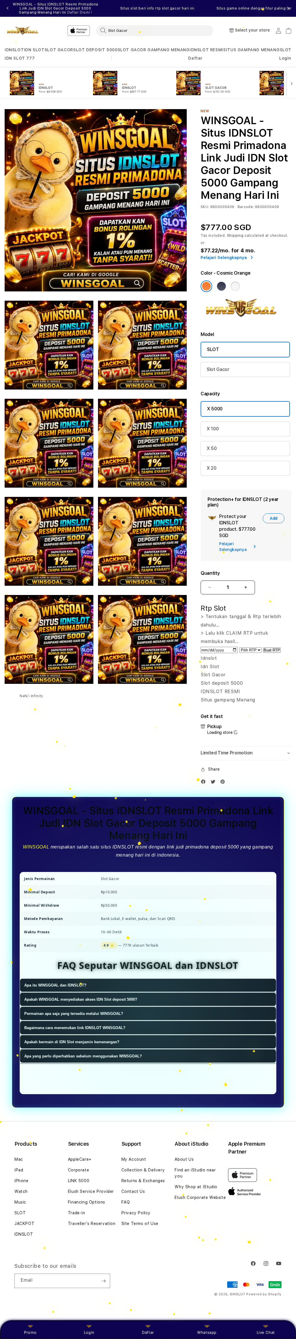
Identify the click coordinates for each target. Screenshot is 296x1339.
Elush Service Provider (91, 1191)
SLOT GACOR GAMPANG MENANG (154, 49)
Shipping (235, 236)
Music (20, 1202)
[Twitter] (214, 783)
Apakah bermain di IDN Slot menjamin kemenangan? (71, 1042)
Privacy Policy (136, 1213)
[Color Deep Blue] (221, 286)
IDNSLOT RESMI (206, 49)
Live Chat (266, 1332)
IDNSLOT (14, 49)
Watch (21, 1191)
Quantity (210, 573)
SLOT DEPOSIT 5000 (95, 49)
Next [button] (288, 8)
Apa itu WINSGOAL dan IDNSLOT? (55, 985)
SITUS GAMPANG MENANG (251, 49)
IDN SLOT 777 (20, 58)
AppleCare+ (80, 1159)
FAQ (125, 1202)
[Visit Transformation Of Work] (246, 318)
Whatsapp (207, 1332)
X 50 (212, 448)
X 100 (213, 428)
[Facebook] (205, 783)
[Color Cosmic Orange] (206, 286)
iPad (18, 1170)
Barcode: (246, 207)
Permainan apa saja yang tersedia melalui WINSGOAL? (73, 1013)
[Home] (25, 30)
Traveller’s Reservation (92, 1223)
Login (89, 1332)
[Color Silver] (235, 286)
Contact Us (133, 1191)
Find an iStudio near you (195, 1173)
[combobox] (154, 30)
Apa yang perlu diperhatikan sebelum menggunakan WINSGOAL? (83, 1056)
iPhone (21, 1180)
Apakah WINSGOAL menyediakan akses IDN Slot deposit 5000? (80, 999)
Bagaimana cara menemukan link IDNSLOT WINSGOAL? (74, 1028)
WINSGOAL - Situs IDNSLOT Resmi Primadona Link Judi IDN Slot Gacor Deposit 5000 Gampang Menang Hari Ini (55, 8)
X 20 (212, 468)
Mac (18, 1159)
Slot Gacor (218, 369)
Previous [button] (7, 8)
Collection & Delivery (143, 1170)
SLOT (285, 49)
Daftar (148, 1332)
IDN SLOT (34, 49)
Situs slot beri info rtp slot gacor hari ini (157, 8)
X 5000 (215, 409)
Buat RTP (272, 650)
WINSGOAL (36, 846)
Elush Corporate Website (200, 1197)
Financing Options (86, 1202)
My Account (133, 1159)
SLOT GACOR (59, 49)
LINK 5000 (78, 1180)
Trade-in (76, 1213)
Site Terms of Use (139, 1223)
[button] (14, 49)
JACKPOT (24, 1223)
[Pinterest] (224, 783)
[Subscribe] (103, 1281)
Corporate (78, 1170)
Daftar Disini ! (79, 12)
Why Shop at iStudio (196, 1186)
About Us (184, 1159)
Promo (30, 1332)
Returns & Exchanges (143, 1180)
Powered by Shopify (264, 1294)
